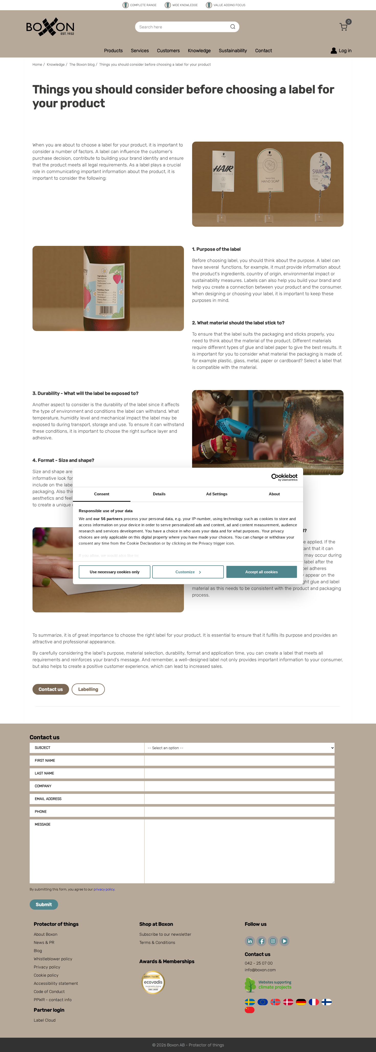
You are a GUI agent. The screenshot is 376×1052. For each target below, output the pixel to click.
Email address (48, 799)
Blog (38, 950)
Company (43, 786)
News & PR (44, 942)
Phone (41, 811)
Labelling (88, 689)
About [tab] (274, 494)
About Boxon (45, 934)
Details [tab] (159, 494)
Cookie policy (46, 975)
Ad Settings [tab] (216, 494)
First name (45, 760)
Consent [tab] (101, 494)
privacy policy (104, 889)
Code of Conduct (49, 991)
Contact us (51, 689)
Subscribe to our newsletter (165, 934)
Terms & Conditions (157, 942)
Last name (44, 773)
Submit (44, 904)
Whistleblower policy (53, 958)
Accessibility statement (56, 983)
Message (42, 824)
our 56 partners (108, 519)
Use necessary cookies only (114, 572)
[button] (343, 27)
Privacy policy (47, 967)
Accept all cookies (261, 572)
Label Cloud (45, 1020)
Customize (185, 572)
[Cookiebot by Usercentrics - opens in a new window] (275, 477)
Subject (42, 748)
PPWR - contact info (53, 999)
